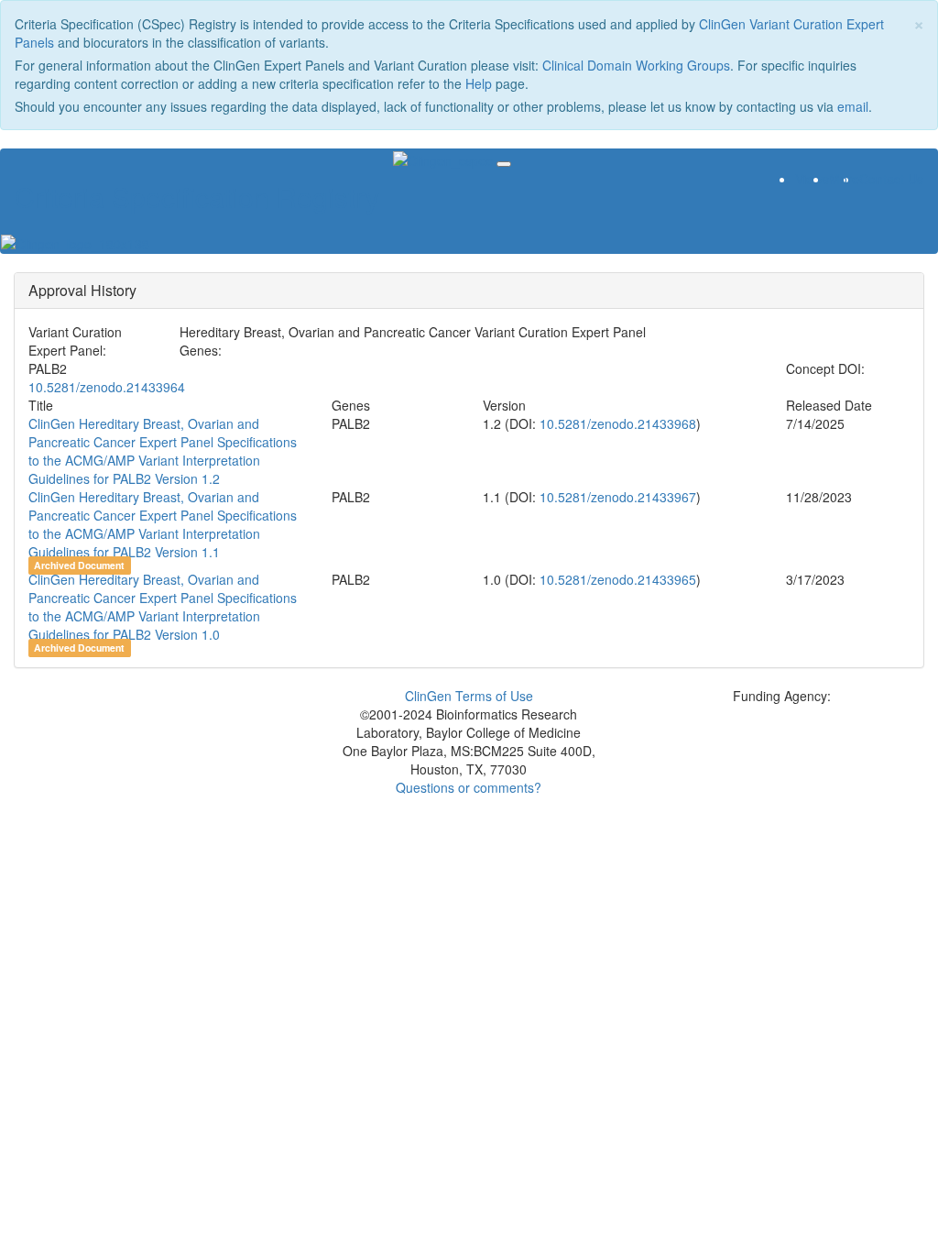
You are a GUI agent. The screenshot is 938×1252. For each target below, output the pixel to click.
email (852, 106)
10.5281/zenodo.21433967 (616, 497)
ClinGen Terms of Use (469, 695)
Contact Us (891, 179)
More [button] (844, 179)
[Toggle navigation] (503, 164)
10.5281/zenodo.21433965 (616, 579)
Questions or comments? (468, 787)
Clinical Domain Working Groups (636, 65)
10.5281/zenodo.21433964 (106, 387)
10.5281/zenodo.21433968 (616, 423)
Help (478, 83)
